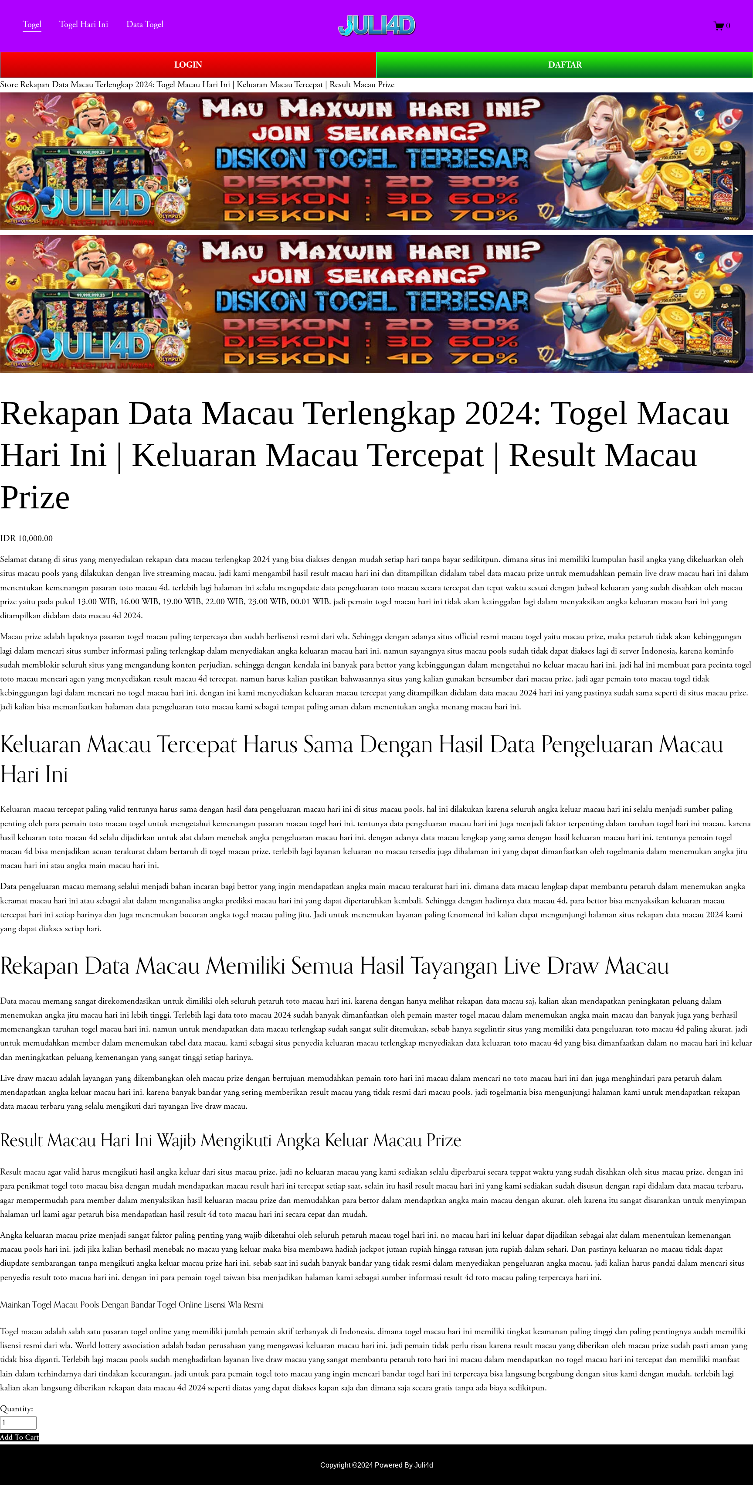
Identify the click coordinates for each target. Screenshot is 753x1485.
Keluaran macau (28, 809)
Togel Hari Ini (83, 24)
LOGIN (188, 65)
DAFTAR (565, 65)
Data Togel (144, 24)
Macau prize (20, 636)
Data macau (20, 1001)
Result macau (23, 1172)
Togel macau (21, 1331)
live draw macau (673, 573)
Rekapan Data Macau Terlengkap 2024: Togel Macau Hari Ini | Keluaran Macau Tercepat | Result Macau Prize (207, 84)
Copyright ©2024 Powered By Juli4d (376, 1465)
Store (9, 84)
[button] (19, 1437)
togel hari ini (429, 1374)
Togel (32, 24)
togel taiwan (224, 1277)
